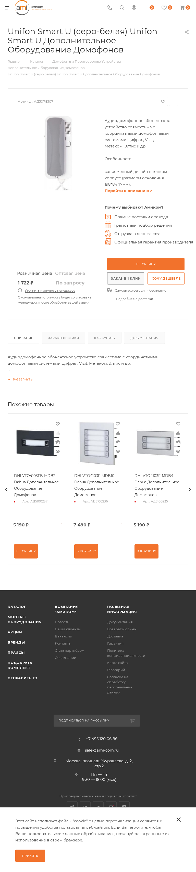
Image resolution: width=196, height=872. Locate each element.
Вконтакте (85, 806)
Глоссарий (116, 670)
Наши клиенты (68, 629)
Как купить (104, 338)
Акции (15, 632)
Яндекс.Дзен (124, 806)
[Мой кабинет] (134, 8)
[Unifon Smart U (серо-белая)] (59, 153)
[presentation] (6, 489)
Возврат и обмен (122, 629)
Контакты (63, 643)
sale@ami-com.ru (102, 750)
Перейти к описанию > (128, 190)
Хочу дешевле (166, 278)
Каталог (17, 607)
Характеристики (63, 338)
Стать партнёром (69, 650)
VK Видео (98, 806)
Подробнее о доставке (134, 299)
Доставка (115, 636)
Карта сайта (117, 663)
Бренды (16, 642)
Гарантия (115, 643)
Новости (62, 622)
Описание (23, 338)
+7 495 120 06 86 (101, 738)
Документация (144, 338)
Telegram (72, 806)
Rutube (111, 806)
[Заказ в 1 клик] (58, 442)
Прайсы (16, 652)
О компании (65, 658)
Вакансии (63, 636)
